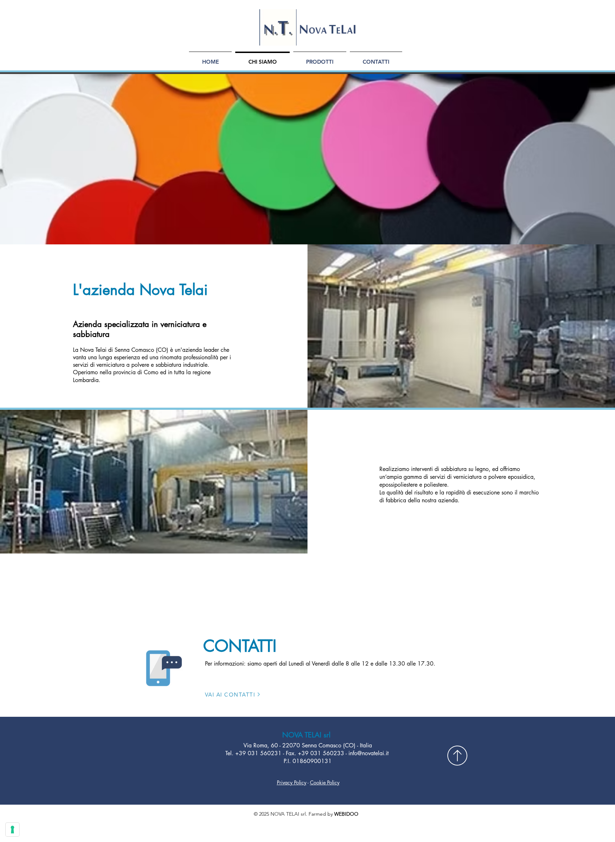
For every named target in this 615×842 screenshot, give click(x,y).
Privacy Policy (291, 782)
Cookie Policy (325, 782)
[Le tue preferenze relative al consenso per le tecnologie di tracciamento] (12, 829)
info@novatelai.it (368, 753)
